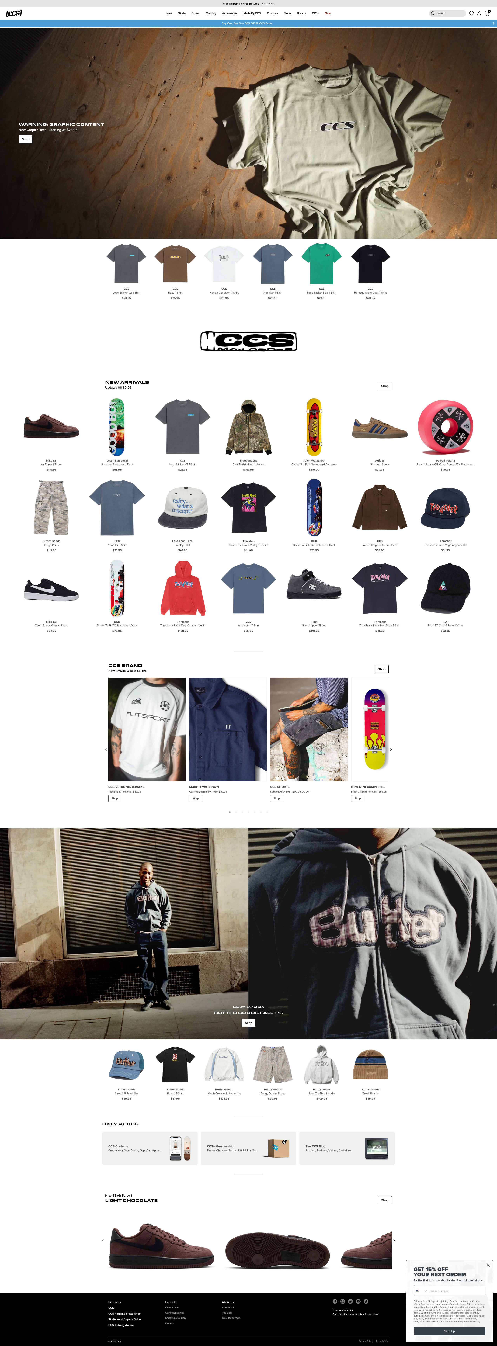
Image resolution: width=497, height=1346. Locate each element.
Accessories (229, 13)
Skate (182, 13)
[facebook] (335, 1301)
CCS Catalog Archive (121, 1325)
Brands (301, 13)
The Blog (227, 1313)
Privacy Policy (366, 1341)
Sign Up (449, 1331)
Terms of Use (382, 1341)
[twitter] (350, 1301)
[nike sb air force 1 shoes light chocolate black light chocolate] (161, 1240)
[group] (248, 4)
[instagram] (342, 1301)
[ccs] (248, 342)
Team (287, 13)
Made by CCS (252, 13)
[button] (230, 812)
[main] (248, 660)
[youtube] (358, 1301)
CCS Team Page (231, 1318)
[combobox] (421, 1291)
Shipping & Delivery (175, 1318)
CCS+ (315, 13)
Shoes (196, 13)
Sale (328, 13)
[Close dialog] (488, 1265)
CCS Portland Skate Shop (124, 1313)
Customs (272, 13)
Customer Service (174, 1313)
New (169, 13)
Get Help (170, 1302)
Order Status (172, 1307)
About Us (228, 1302)
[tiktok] (366, 1301)
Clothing (211, 13)
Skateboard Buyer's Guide (124, 1319)
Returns (169, 1323)
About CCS (228, 1307)
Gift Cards (114, 1302)
